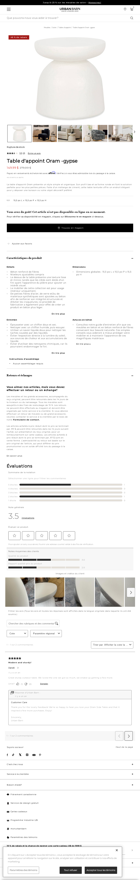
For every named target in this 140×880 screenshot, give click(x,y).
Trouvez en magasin (72, 228)
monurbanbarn (19, 828)
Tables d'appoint (64, 27)
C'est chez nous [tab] (15, 764)
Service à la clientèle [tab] (18, 774)
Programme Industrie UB (24, 820)
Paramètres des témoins (24, 837)
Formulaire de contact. (26, 420)
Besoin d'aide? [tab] (14, 785)
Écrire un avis (34, 153)
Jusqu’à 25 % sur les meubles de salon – (72, 2)
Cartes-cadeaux (19, 811)
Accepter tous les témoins (101, 870)
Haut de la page (124, 747)
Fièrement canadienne (24, 794)
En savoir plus (14, 456)
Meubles (47, 27)
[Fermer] (117, 850)
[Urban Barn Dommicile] (70, 10)
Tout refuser (70, 870)
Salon (54, 27)
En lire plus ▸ (83, 344)
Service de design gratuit (25, 803)
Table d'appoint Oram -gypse (42, 161)
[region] (62, 861)
